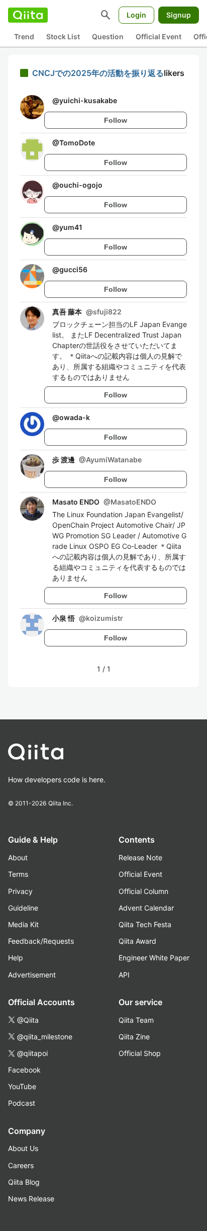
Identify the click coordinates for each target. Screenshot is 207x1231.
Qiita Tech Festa (145, 924)
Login (136, 15)
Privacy (20, 891)
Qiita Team (136, 1020)
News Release (31, 1198)
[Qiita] (28, 15)
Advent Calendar (146, 908)
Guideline (23, 908)
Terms (18, 874)
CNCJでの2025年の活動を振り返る (98, 73)
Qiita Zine (134, 1036)
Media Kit (23, 924)
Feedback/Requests (41, 941)
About (18, 857)
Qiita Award (137, 941)
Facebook (24, 1069)
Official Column (143, 891)
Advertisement (32, 974)
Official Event (158, 36)
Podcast (21, 1103)
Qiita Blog (24, 1182)
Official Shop (140, 1053)
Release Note (140, 857)
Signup (178, 15)
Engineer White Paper (154, 957)
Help (15, 957)
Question (108, 36)
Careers (21, 1165)
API (124, 974)
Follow (115, 120)
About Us (23, 1148)
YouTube (22, 1086)
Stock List (63, 36)
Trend (24, 36)
